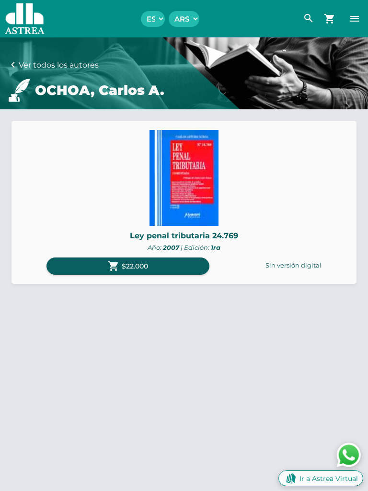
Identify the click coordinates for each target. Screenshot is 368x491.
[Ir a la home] (22, 18)
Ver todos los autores (59, 65)
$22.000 (128, 266)
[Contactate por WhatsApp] (348, 454)
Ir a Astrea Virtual (328, 478)
